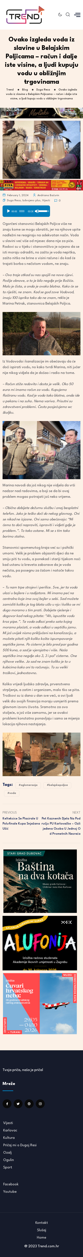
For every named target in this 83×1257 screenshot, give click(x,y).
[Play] (8, 211)
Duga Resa (14, 200)
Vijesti (46, 200)
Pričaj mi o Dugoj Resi (20, 1145)
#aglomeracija (28, 785)
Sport (7, 1167)
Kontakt (41, 1223)
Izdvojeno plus (31, 200)
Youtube (10, 1192)
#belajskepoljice (57, 785)
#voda (11, 793)
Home (41, 1237)
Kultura (9, 1138)
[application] (26, 209)
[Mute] (37, 211)
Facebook (11, 1184)
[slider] (21, 211)
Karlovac (10, 1130)
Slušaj (41, 1230)
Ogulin (8, 1160)
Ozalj (7, 1152)
